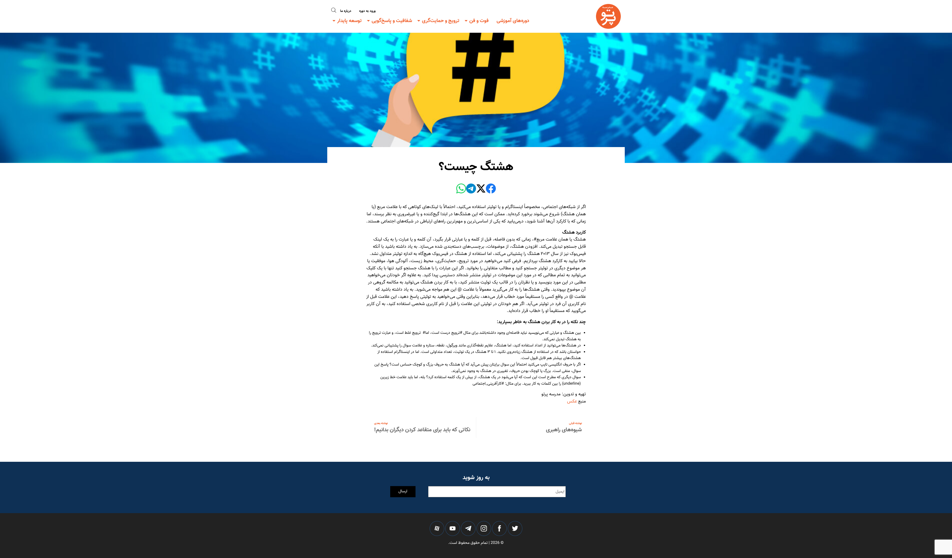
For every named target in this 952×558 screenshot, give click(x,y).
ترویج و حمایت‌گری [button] (440, 21)
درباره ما (345, 11)
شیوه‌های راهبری (564, 430)
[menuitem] (513, 21)
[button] (333, 10)
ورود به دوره (367, 11)
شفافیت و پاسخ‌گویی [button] (392, 21)
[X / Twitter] (481, 190)
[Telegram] (471, 190)
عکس (572, 401)
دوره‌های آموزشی (513, 21)
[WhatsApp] (461, 190)
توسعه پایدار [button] (349, 21)
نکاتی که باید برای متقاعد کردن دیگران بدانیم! (422, 430)
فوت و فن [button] (479, 21)
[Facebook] (491, 190)
